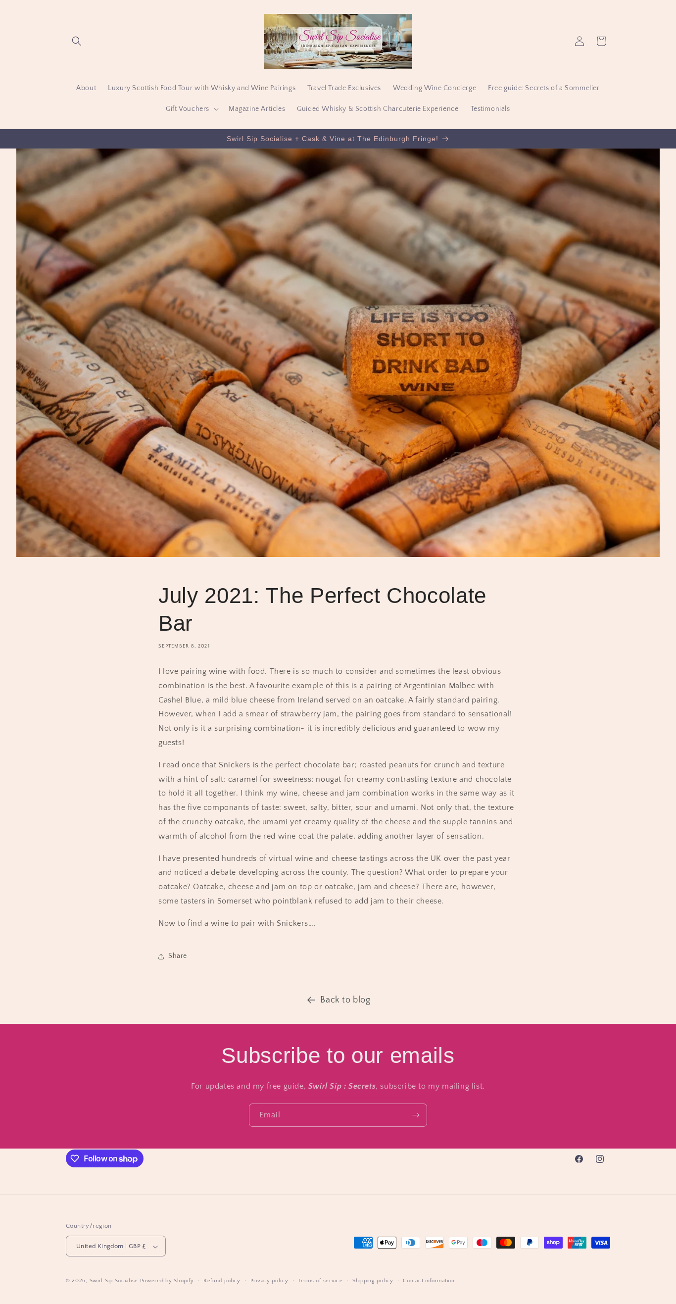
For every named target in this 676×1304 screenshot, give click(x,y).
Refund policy (222, 1281)
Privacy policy (269, 1281)
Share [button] (177, 956)
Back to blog (345, 1000)
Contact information (428, 1281)
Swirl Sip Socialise (114, 1281)
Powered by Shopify (167, 1281)
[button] (77, 41)
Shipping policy (372, 1281)
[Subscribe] (416, 1115)
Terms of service (320, 1281)
